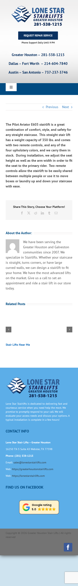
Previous (52, 107)
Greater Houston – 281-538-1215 (38, 54)
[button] (8, 329)
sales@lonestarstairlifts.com (29, 462)
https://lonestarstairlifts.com (28, 475)
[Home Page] (38, 16)
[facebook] (68, 547)
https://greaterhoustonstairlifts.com (32, 469)
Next (65, 107)
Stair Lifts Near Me (18, 344)
